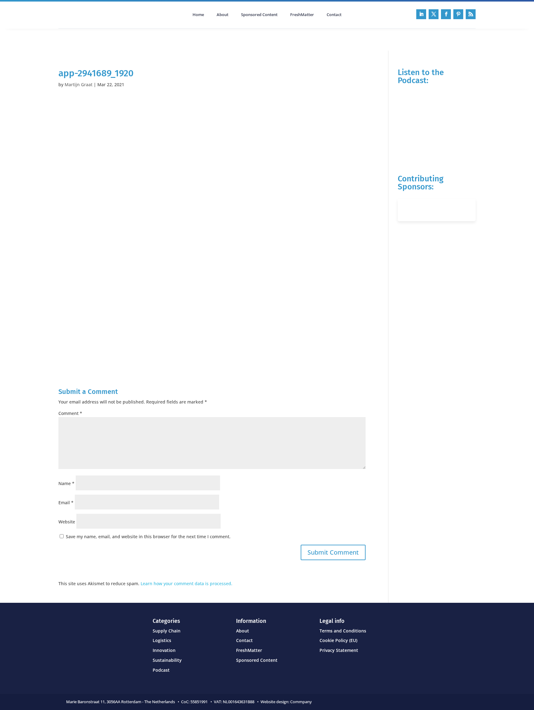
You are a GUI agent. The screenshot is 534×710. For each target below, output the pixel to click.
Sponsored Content (259, 14)
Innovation (164, 650)
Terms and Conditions (343, 631)
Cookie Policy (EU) (338, 640)
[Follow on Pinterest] (458, 14)
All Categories (75, 39)
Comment (70, 413)
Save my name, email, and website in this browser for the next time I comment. (148, 536)
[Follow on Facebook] (446, 14)
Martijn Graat (78, 84)
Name (66, 483)
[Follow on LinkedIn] (421, 14)
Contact (334, 14)
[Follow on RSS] (471, 14)
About (222, 14)
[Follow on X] (434, 14)
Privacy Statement (339, 650)
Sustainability (167, 660)
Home (198, 14)
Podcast (124, 39)
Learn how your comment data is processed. (186, 583)
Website (66, 522)
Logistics (162, 640)
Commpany (301, 701)
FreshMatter (302, 14)
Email (66, 502)
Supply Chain (166, 631)
